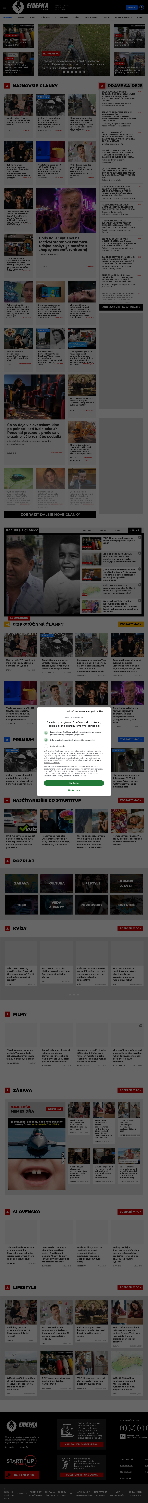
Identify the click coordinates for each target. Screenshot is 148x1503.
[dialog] (74, 751)
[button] (74, 746)
